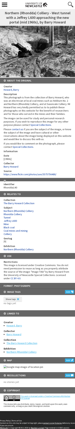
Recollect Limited (37, 428)
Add (68, 291)
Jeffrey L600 (10, 220)
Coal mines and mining (16, 230)
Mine (6, 224)
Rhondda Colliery (13, 214)
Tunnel (7, 217)
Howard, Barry (14, 325)
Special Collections (40, 125)
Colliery (8, 234)
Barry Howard (14, 334)
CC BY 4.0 (15, 278)
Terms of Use (17, 420)
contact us (17, 129)
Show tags (11, 299)
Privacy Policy (5, 420)
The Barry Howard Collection (22, 343)
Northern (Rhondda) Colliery (22, 352)
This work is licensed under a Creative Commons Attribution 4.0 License (45, 397)
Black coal (9, 227)
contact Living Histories (52, 423)
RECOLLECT (4, 428)
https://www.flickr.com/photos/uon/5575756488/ (30, 174)
